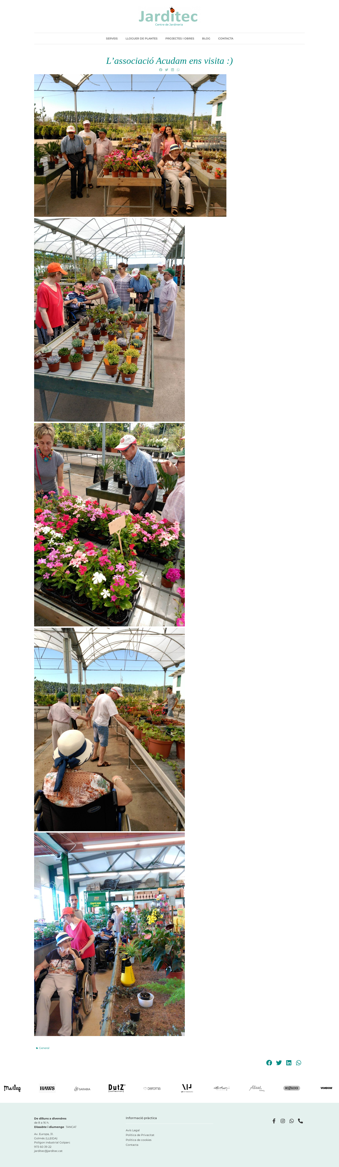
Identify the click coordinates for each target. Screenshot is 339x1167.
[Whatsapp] (291, 1121)
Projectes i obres (179, 38)
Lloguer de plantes (142, 38)
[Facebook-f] (274, 1121)
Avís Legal (133, 1130)
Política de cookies (138, 1140)
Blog (206, 38)
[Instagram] (282, 1121)
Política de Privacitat (140, 1135)
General (44, 1048)
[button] (160, 69)
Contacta (225, 38)
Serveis (112, 38)
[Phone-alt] (300, 1121)
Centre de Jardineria (169, 24)
